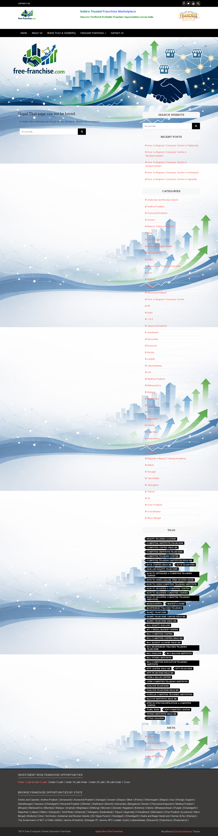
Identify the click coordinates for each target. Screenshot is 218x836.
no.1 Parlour (154, 653)
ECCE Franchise (186, 565)
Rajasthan (152, 451)
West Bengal (154, 518)
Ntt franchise (183, 668)
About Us (37, 33)
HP (148, 305)
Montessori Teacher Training (164, 608)
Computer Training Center (163, 556)
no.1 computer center (160, 634)
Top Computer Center (177, 710)
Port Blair (152, 432)
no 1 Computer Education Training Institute (167, 663)
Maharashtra (154, 385)
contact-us (24, 3)
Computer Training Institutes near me (169, 560)
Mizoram (152, 405)
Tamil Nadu (153, 478)
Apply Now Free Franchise (109, 831)
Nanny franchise (156, 612)
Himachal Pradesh (157, 292)
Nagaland (152, 418)
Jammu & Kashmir (157, 325)
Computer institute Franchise (165, 552)
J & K (150, 319)
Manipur (151, 392)
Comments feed (156, 749)
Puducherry (153, 438)
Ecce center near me (159, 565)
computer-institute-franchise (165, 543)
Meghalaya (153, 398)
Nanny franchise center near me (166, 617)
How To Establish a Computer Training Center (169, 574)
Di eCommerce (184, 831)
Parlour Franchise (158, 686)
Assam (151, 219)
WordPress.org (155, 756)
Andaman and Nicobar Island (162, 199)
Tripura (151, 491)
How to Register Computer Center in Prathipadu (173, 172)
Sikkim (150, 465)
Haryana (151, 286)
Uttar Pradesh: (155, 504)
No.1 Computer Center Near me (165, 638)
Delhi (149, 259)
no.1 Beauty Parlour (158, 625)
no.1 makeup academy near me (164, 642)
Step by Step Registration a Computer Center (169, 704)
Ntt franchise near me (160, 673)
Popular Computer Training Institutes (169, 694)
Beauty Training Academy (160, 226)
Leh (149, 372)
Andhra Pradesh (155, 206)
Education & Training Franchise (163, 266)
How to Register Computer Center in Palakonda (172, 145)
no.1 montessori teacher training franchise (167, 648)
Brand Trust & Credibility (61, 33)
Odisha (151, 425)
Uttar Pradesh (155, 718)
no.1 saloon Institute (179, 653)
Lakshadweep (154, 365)
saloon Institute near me (162, 699)
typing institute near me (161, 714)
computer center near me (162, 547)
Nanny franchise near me (161, 621)
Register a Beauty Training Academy (166, 458)
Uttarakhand (153, 511)
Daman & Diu (154, 252)
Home (23, 33)
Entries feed (153, 743)
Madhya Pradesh (156, 379)
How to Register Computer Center (165, 299)
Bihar (150, 233)
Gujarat (151, 279)
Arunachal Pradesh (157, 213)
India (149, 312)
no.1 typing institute (159, 658)
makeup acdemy (176, 604)
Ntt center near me (158, 668)
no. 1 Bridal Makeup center (162, 629)
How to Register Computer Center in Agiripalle (172, 179)
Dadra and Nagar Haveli (159, 246)
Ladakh (151, 359)
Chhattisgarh (154, 239)
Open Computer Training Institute (167, 681)
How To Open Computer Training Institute (172, 584)
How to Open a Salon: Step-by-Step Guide (170, 580)
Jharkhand (152, 332)
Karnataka (152, 339)
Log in (150, 736)
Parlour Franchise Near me (163, 690)
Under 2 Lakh (41, 782)
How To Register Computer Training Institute (168, 598)
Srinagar (151, 471)
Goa (149, 272)
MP (149, 412)
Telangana (152, 485)
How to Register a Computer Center (168, 588)
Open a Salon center (159, 677)
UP (148, 498)
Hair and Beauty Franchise (162, 569)
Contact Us (117, 33)
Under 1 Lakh (25, 782)
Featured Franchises (92, 33)
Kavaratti (152, 345)
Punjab (150, 445)
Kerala (150, 352)
